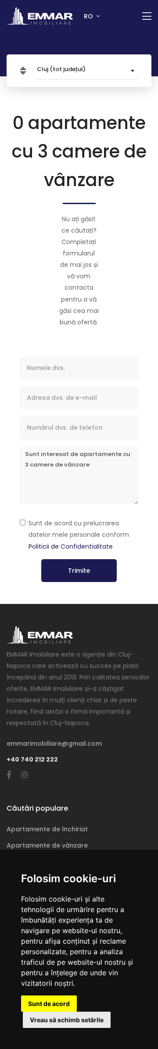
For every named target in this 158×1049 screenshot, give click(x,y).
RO (89, 16)
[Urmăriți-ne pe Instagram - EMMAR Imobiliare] (24, 774)
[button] (23, 70)
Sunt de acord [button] (49, 1003)
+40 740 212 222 (32, 759)
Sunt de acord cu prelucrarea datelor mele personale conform (79, 534)
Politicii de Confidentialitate (71, 546)
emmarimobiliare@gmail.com (54, 743)
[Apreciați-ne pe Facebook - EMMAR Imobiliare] (9, 774)
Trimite (79, 570)
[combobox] (87, 70)
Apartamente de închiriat (47, 829)
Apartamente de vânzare (47, 845)
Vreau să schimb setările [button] (67, 1020)
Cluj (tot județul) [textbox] (61, 69)
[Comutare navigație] (146, 16)
